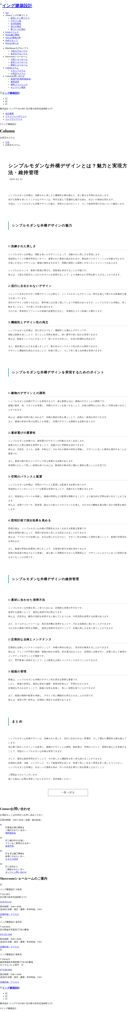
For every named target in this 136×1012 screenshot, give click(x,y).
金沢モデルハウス (19, 54)
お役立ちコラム (18, 73)
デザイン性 (16, 21)
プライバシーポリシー (16, 116)
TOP (7, 142)
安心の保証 (16, 26)
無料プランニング (19, 84)
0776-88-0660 (6, 970)
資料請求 (15, 82)
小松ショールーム (19, 59)
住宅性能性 (16, 24)
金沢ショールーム (19, 62)
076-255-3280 (6, 934)
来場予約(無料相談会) (21, 79)
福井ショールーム (19, 65)
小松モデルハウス (19, 51)
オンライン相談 (18, 87)
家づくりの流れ (18, 29)
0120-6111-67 (6, 902)
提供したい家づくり (20, 18)
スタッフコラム (18, 70)
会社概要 (9, 113)
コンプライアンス (13, 119)
